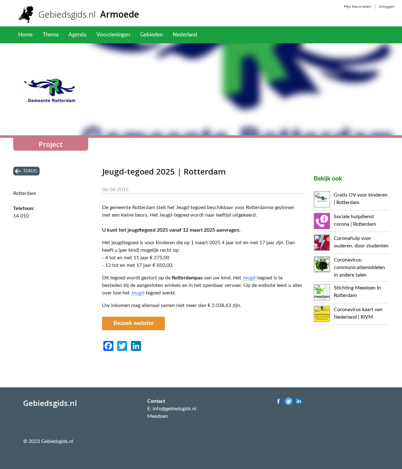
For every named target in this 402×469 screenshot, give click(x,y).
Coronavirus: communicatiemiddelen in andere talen (359, 267)
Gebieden (151, 34)
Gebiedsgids (88, 14)
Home (25, 34)
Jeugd (248, 277)
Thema (50, 34)
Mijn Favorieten (357, 6)
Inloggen (386, 6)
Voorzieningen (113, 34)
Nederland (185, 34)
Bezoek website (133, 323)
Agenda (77, 34)
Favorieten (219, 34)
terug (30, 171)
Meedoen (157, 416)
